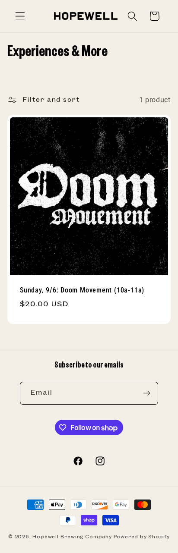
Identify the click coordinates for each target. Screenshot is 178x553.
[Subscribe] (147, 393)
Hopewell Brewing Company (71, 537)
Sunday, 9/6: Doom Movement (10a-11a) (82, 290)
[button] (20, 16)
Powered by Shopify (142, 537)
